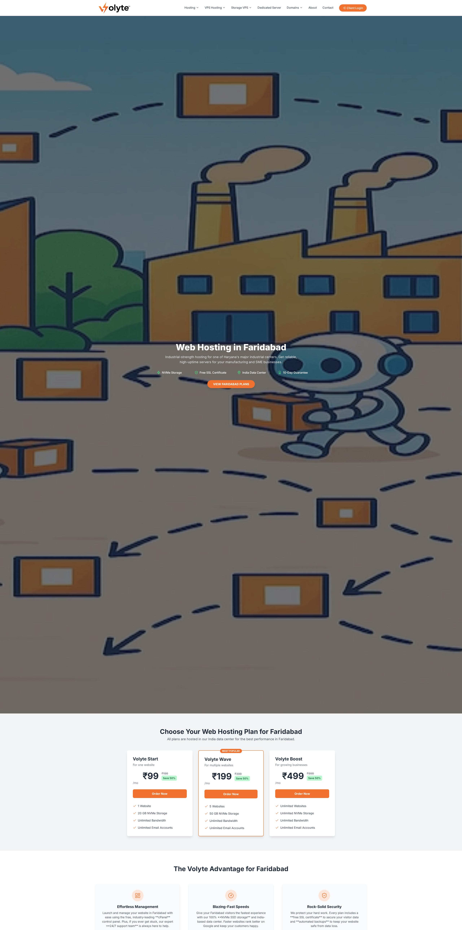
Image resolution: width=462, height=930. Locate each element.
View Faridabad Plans (231, 384)
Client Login (355, 8)
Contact (327, 7)
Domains (293, 7)
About (312, 7)
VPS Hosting (213, 7)
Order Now (159, 793)
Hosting (189, 7)
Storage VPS (239, 7)
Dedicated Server (269, 7)
